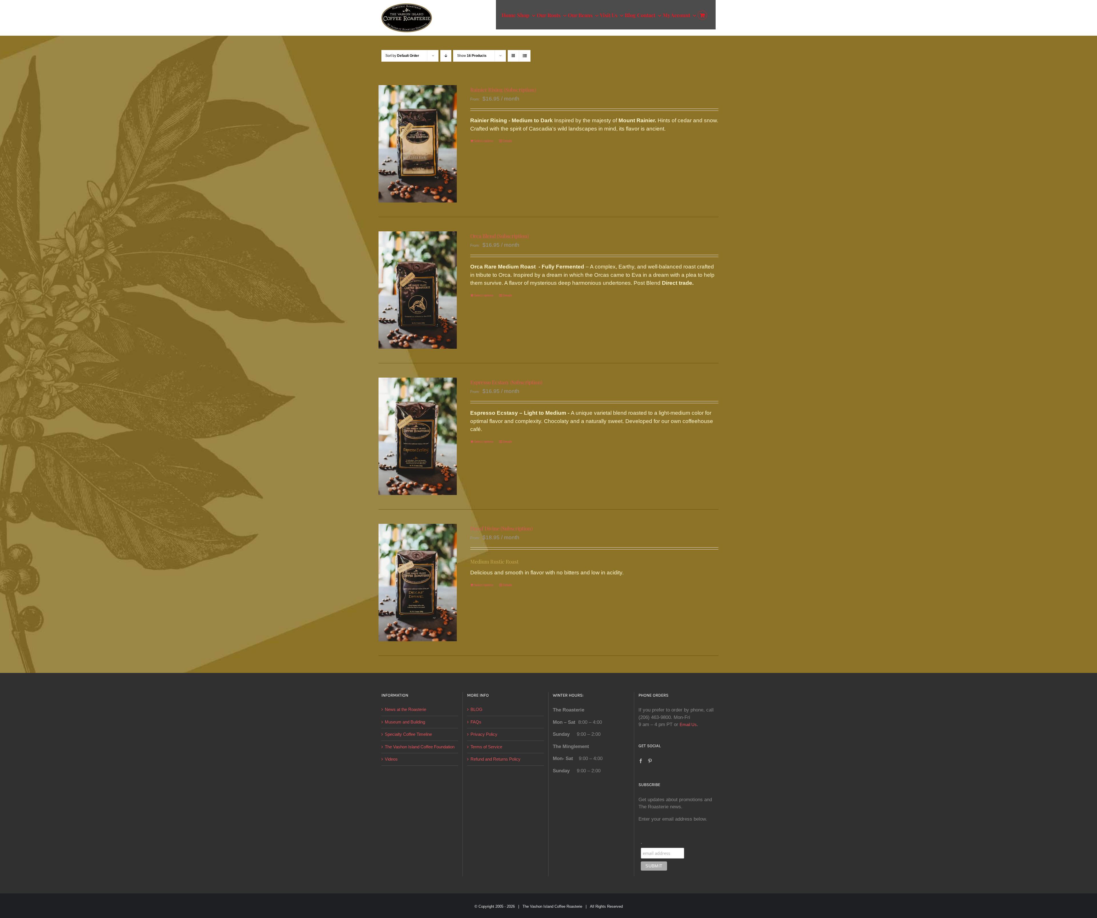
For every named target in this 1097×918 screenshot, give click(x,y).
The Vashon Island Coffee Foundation (420, 746)
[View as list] (524, 55)
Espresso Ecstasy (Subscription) (506, 382)
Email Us (688, 724)
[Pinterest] (650, 761)
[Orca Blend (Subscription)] (418, 290)
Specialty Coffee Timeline (408, 734)
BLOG (477, 709)
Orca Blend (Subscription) (499, 235)
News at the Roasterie (405, 709)
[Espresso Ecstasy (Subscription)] (418, 436)
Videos (391, 759)
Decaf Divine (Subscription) (501, 528)
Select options (483, 141)
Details (507, 141)
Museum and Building (405, 721)
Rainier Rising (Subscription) (503, 89)
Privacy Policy (484, 734)
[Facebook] (640, 761)
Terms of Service (486, 746)
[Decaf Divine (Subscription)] (418, 582)
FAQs (476, 721)
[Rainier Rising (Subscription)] (418, 144)
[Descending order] (445, 56)
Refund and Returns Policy (496, 759)
